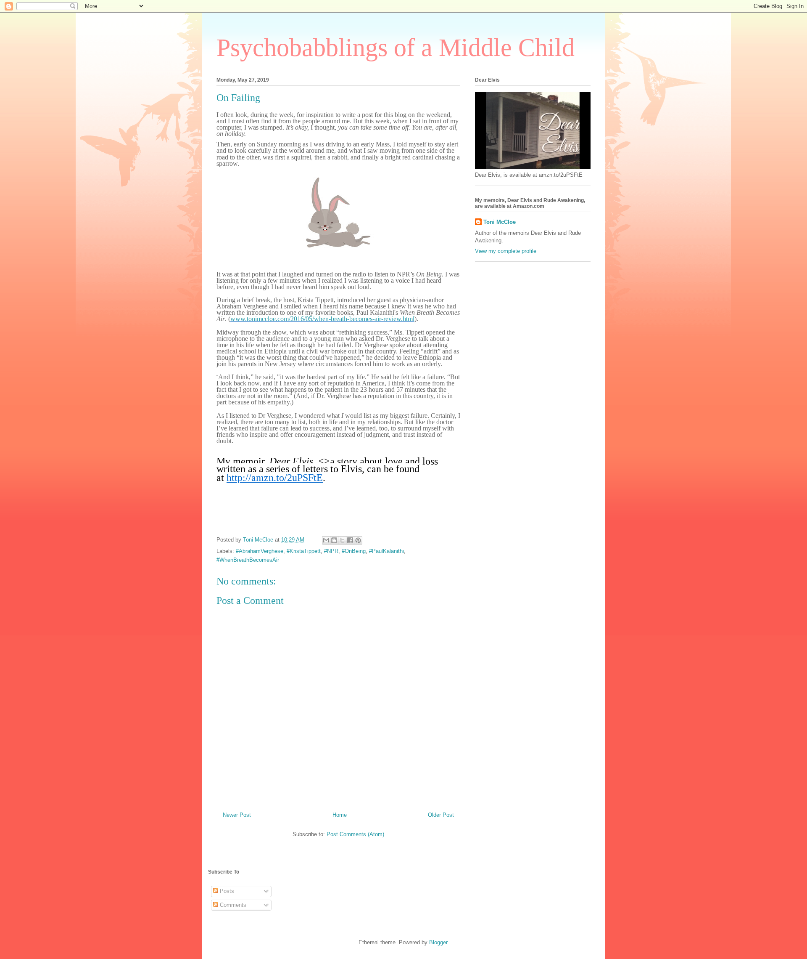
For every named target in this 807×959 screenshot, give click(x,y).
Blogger (438, 942)
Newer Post (237, 815)
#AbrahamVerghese (259, 551)
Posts (226, 891)
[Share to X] (342, 540)
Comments (232, 905)
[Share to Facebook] (350, 540)
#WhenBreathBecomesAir (247, 560)
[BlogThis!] (334, 540)
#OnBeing (354, 551)
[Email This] (326, 540)
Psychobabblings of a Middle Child (395, 47)
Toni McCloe (499, 222)
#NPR (331, 551)
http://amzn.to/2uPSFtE (275, 477)
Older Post (441, 815)
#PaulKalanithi (386, 551)
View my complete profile (505, 251)
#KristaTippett (304, 551)
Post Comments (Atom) (355, 834)
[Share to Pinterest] (358, 540)
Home (339, 815)
